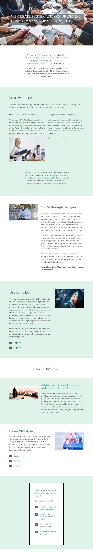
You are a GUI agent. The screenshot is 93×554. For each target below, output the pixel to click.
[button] (30, 342)
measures (12, 123)
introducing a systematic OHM (47, 178)
